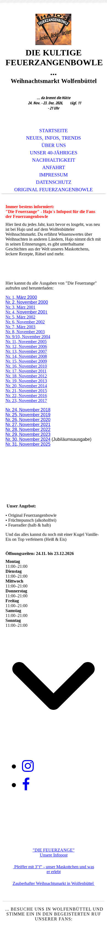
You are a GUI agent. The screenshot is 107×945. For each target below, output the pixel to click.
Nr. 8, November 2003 (25, 331)
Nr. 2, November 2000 (26, 302)
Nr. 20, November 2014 (26, 385)
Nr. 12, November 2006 (26, 346)
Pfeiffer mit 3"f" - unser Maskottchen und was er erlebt (53, 869)
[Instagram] (28, 766)
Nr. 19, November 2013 (26, 381)
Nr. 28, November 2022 (27, 429)
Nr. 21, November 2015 (26, 390)
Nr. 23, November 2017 (26, 400)
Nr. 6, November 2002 (25, 322)
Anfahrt (53, 167)
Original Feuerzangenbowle (53, 189)
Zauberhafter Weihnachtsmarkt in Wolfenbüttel (54, 883)
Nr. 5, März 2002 (20, 317)
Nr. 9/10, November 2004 (27, 336)
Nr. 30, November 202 (26, 439)
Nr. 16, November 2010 (26, 366)
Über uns (53, 145)
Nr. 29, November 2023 (27, 434)
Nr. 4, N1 (26, 312)
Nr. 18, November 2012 (26, 376)
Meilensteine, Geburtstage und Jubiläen (53, 838)
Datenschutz (53, 182)
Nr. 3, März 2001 (20, 307)
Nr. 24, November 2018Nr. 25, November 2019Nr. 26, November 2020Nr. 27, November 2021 (27, 417)
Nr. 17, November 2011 (26, 371)
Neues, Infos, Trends (53, 138)
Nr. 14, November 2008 (26, 356)
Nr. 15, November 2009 (26, 361)
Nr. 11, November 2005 (26, 341)
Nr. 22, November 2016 (26, 395)
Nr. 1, (21, 297)
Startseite (53, 130)
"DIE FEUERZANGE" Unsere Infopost (54, 852)
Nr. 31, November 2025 (27, 444)
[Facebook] (26, 784)
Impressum (53, 175)
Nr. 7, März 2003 (20, 326)
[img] (53, 29)
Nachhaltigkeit (53, 160)
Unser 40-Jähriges (53, 152)
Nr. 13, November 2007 (26, 351)
